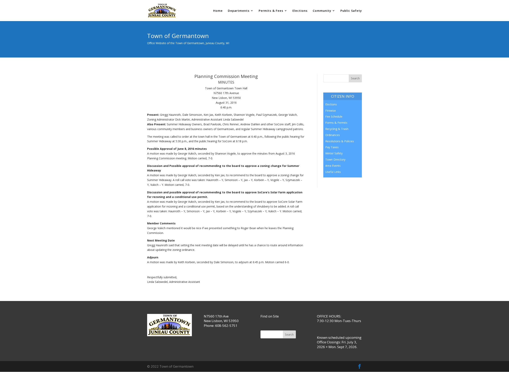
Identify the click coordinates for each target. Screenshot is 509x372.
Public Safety (351, 11)
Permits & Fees (271, 11)
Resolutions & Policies (339, 141)
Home (218, 11)
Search (289, 334)
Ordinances (332, 135)
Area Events (333, 165)
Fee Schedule (333, 116)
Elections (300, 11)
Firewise (330, 110)
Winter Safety (334, 153)
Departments (239, 11)
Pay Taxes (332, 147)
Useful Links (333, 172)
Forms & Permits (336, 123)
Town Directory (335, 159)
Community (322, 11)
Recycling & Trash (336, 129)
